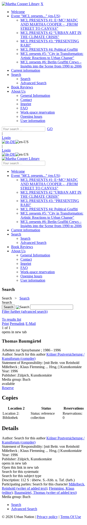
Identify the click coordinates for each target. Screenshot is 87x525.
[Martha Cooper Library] (21, 4)
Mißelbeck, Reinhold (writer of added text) (43, 486)
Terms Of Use (70, 517)
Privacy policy (47, 517)
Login (6, 138)
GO (50, 129)
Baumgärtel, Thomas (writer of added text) (45, 493)
